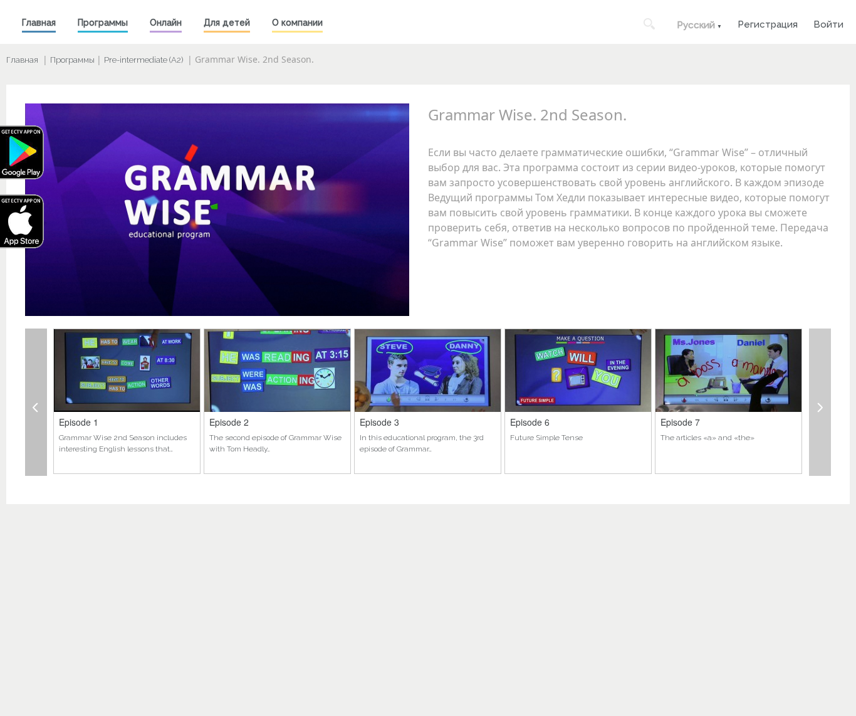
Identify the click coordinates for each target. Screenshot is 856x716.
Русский (696, 25)
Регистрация (768, 23)
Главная (39, 23)
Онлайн (166, 23)
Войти (828, 23)
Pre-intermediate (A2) (143, 60)
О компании (297, 23)
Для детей (227, 23)
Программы (103, 23)
